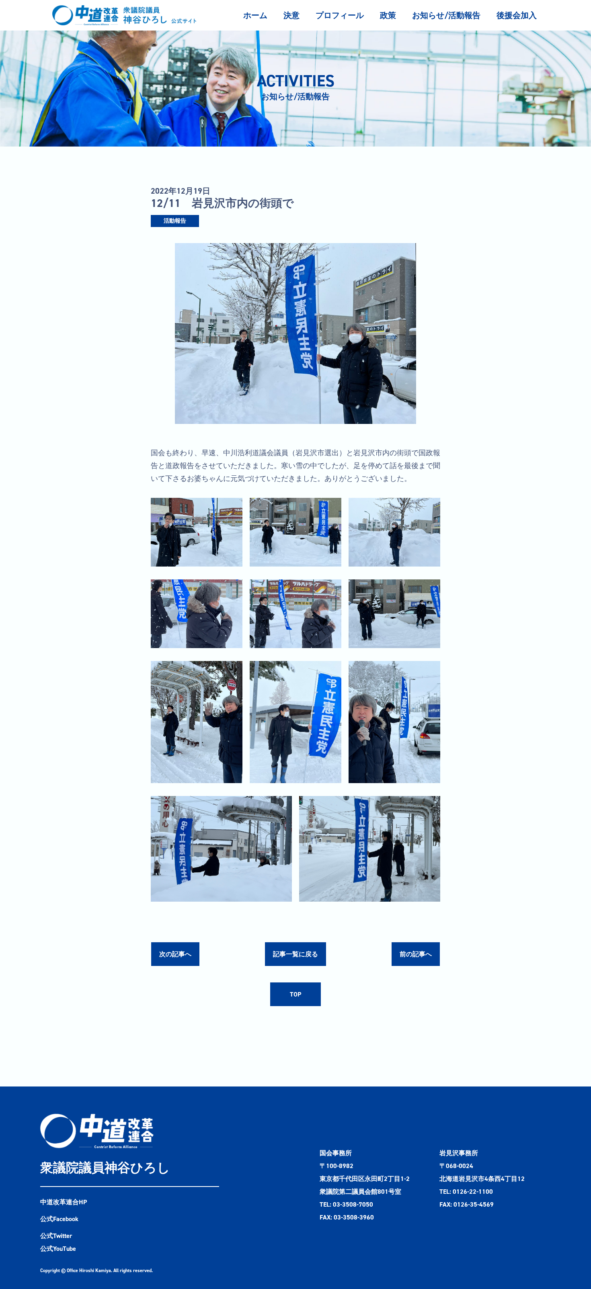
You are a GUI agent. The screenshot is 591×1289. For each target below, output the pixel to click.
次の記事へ (175, 954)
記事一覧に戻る (295, 954)
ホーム (255, 15)
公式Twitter (56, 1236)
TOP (295, 994)
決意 (291, 15)
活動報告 (175, 221)
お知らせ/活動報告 (446, 15)
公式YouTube (58, 1248)
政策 (388, 15)
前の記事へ (416, 954)
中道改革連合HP (63, 1202)
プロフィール (340, 15)
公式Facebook (59, 1219)
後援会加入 (517, 15)
